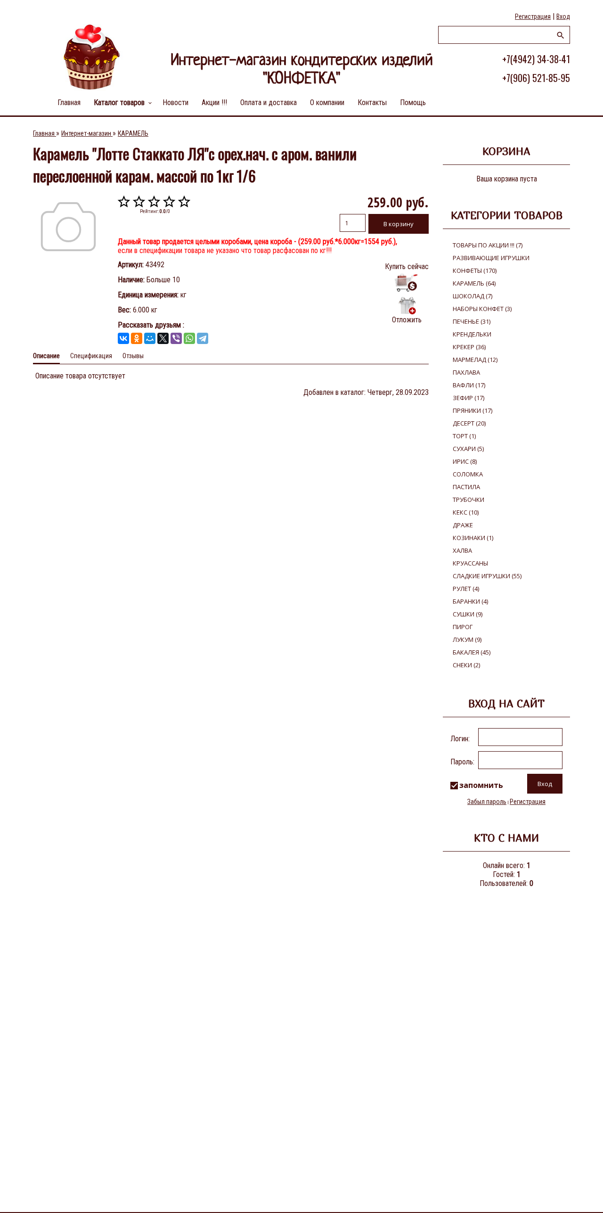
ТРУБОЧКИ (468, 499)
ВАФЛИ (469, 385)
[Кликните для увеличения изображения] (68, 226)
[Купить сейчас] (407, 283)
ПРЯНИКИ (472, 410)
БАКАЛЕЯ (471, 652)
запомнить (481, 785)
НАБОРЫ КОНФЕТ (482, 308)
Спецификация (91, 356)
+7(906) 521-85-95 (536, 78)
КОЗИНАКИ (473, 537)
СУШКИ (467, 614)
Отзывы (133, 356)
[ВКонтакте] (123, 338)
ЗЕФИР (468, 397)
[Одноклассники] (136, 338)
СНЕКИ (466, 665)
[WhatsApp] (189, 338)
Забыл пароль (486, 801)
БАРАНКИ (470, 601)
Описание (46, 356)
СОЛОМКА (468, 474)
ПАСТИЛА (466, 487)
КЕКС (466, 512)
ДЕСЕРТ (469, 423)
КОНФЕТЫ (475, 270)
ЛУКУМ (467, 639)
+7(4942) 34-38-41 (536, 59)
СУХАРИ (468, 448)
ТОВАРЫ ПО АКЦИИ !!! (487, 245)
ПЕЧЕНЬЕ (471, 321)
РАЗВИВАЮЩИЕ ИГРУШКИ (491, 258)
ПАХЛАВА (466, 372)
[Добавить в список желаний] (407, 305)
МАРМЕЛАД (475, 359)
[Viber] (176, 338)
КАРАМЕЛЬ (474, 283)
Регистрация (533, 16)
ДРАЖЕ (463, 525)
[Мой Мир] (149, 338)
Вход (563, 16)
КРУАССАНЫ (470, 563)
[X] (163, 338)
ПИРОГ (463, 627)
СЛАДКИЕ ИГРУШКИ (487, 576)
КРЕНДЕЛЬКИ (472, 334)
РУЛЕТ (466, 588)
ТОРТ (464, 436)
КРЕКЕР (469, 347)
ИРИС (465, 461)
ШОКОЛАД (472, 296)
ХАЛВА (462, 550)
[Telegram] (202, 338)
